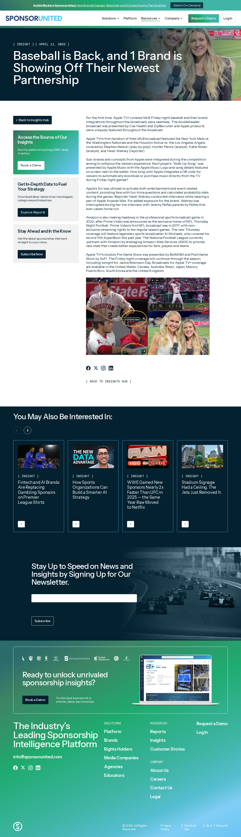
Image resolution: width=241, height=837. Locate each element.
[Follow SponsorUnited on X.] (96, 368)
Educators (114, 775)
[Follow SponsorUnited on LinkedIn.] (111, 368)
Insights (157, 740)
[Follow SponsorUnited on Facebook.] (88, 368)
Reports (158, 731)
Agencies (113, 766)
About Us (159, 770)
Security (222, 825)
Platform (130, 18)
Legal (155, 796)
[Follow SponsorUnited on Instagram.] (103, 368)
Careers (158, 779)
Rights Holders (118, 749)
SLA (209, 825)
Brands (111, 740)
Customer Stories (167, 749)
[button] (110, 18)
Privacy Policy (115, 608)
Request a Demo (212, 723)
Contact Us (161, 787)
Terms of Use (190, 827)
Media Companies (121, 757)
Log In (202, 732)
